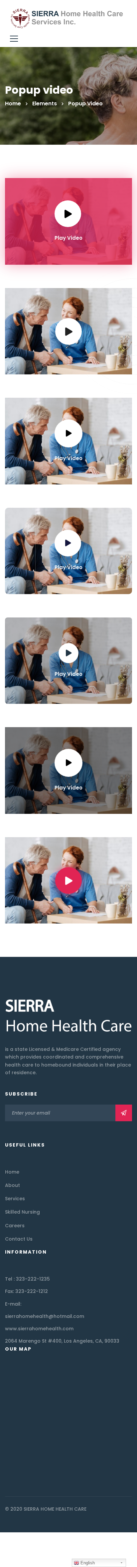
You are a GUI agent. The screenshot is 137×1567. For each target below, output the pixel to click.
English (87, 1562)
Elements (44, 103)
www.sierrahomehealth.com (39, 1328)
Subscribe (123, 1113)
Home (13, 103)
